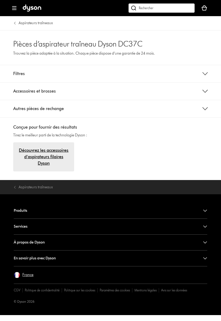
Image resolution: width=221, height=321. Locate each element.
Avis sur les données (174, 290)
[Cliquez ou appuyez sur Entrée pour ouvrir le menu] (14, 8)
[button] (23, 275)
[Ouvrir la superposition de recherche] (162, 8)
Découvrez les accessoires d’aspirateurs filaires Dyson (43, 157)
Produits (20, 210)
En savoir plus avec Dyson (35, 258)
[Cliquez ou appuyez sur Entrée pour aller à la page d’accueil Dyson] (32, 10)
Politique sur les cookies (79, 290)
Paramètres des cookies (115, 290)
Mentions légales (145, 290)
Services (20, 226)
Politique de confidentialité (42, 290)
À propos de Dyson (29, 242)
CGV (17, 290)
